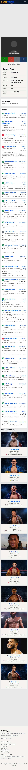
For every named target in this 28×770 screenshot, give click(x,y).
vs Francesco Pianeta (11, 245)
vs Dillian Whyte (10, 183)
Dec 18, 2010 (22, 384)
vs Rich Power (9, 393)
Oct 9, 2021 (23, 192)
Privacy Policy (5, 752)
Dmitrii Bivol (15, 578)
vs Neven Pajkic (9, 358)
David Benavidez (15, 501)
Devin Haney (15, 552)
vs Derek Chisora (10, 173)
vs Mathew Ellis (12, 421)
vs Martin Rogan (10, 346)
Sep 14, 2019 (22, 210)
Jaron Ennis (14, 630)
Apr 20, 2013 (22, 310)
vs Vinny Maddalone (10, 338)
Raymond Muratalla (14, 656)
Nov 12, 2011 (22, 358)
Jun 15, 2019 (22, 222)
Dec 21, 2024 (22, 135)
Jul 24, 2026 (23, 113)
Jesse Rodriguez (15, 526)
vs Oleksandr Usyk (10, 135)
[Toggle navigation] (25, 2)
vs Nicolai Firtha (10, 368)
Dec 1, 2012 (23, 325)
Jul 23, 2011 (23, 376)
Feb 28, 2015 (22, 279)
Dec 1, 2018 (23, 232)
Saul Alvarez (15, 682)
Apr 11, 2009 (22, 422)
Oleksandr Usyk (15, 475)
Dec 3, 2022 (23, 173)
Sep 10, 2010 (22, 393)
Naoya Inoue (15, 449)
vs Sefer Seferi (9, 256)
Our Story (4, 748)
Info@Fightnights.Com (9, 744)
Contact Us (4, 746)
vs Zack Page (9, 384)
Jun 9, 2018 (23, 256)
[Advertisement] (14, 20)
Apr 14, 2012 (22, 346)
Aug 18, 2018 (22, 245)
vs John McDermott (11, 403)
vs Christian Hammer (11, 280)
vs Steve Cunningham (11, 310)
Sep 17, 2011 (22, 368)
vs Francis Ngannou (11, 161)
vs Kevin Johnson (10, 325)
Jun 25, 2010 (22, 403)
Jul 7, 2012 (23, 338)
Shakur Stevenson (14, 604)
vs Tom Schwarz (9, 222)
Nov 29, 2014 (22, 289)
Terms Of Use (5, 750)
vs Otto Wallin (9, 210)
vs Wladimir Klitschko (11, 266)
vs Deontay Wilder (10, 193)
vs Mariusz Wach (10, 113)
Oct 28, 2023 (22, 161)
